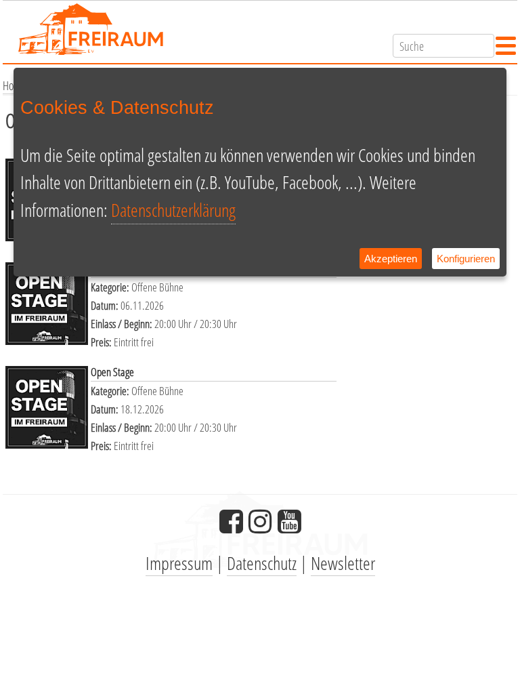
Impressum (179, 562)
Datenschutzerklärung (173, 209)
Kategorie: (111, 287)
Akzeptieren (390, 258)
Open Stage (112, 372)
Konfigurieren (466, 258)
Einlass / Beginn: (122, 323)
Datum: (106, 305)
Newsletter (343, 562)
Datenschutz (262, 562)
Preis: (102, 342)
